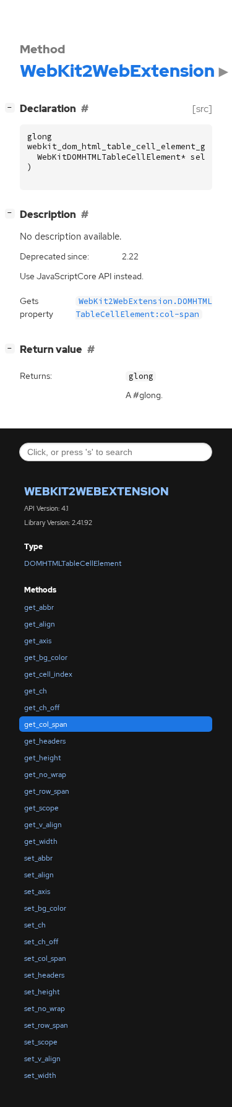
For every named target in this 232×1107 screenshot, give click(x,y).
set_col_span (45, 958)
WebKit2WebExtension (96, 491)
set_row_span (46, 1025)
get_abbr (39, 607)
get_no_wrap (45, 774)
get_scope (41, 808)
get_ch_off (41, 708)
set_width (40, 1075)
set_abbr (38, 858)
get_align (39, 624)
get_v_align (43, 825)
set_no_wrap (44, 1009)
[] (12, 107)
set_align (39, 875)
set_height (42, 992)
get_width (41, 841)
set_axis (37, 891)
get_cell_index (48, 674)
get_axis (37, 641)
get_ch (35, 691)
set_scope (41, 1042)
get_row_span (46, 791)
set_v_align (42, 1059)
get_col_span (45, 724)
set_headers (44, 975)
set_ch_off (41, 942)
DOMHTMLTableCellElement (73, 563)
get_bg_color (45, 657)
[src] (202, 108)
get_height (42, 758)
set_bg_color (45, 908)
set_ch (35, 925)
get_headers (45, 741)
